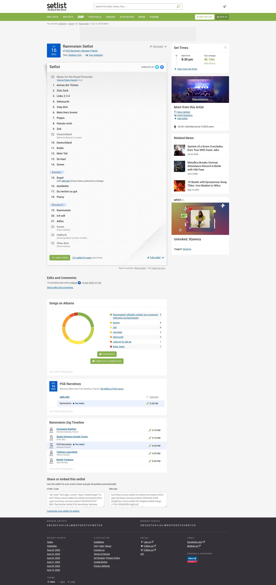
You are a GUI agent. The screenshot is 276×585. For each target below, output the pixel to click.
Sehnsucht (63, 101)
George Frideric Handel (67, 80)
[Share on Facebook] (162, 67)
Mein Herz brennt (67, 112)
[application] (200, 219)
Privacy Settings (102, 566)
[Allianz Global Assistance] (192, 559)
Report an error (158, 268)
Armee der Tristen (67, 85)
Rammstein (72, 46)
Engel (60, 177)
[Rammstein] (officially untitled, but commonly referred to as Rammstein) (135, 316)
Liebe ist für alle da (122, 342)
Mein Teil (62, 153)
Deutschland (64, 142)
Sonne (60, 164)
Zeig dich (62, 107)
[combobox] (138, 6)
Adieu (60, 221)
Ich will (61, 215)
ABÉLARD (65, 181)
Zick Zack (62, 90)
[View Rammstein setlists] (200, 86)
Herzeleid (117, 332)
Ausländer (63, 186)
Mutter (116, 322)
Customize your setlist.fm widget (63, 511)
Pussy (60, 196)
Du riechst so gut (67, 191)
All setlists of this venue (111, 388)
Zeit (59, 128)
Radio (60, 148)
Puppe (61, 117)
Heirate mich (64, 123)
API (142, 554)
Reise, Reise (118, 346)
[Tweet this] (157, 67)
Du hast (61, 159)
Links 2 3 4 (63, 96)
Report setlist (140, 268)
